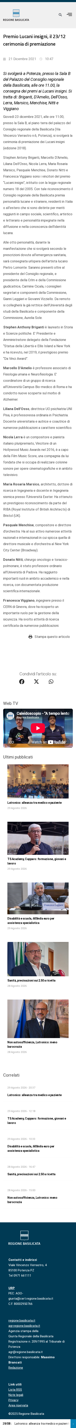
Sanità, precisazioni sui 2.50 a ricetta (31, 980)
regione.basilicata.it (21, 1320)
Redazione (15, 1368)
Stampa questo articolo (52, 637)
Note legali (15, 1395)
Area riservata (18, 1405)
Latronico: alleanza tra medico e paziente (34, 802)
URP (11, 1288)
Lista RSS (15, 1390)
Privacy (13, 1400)
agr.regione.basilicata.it (24, 1326)
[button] (69, 14)
